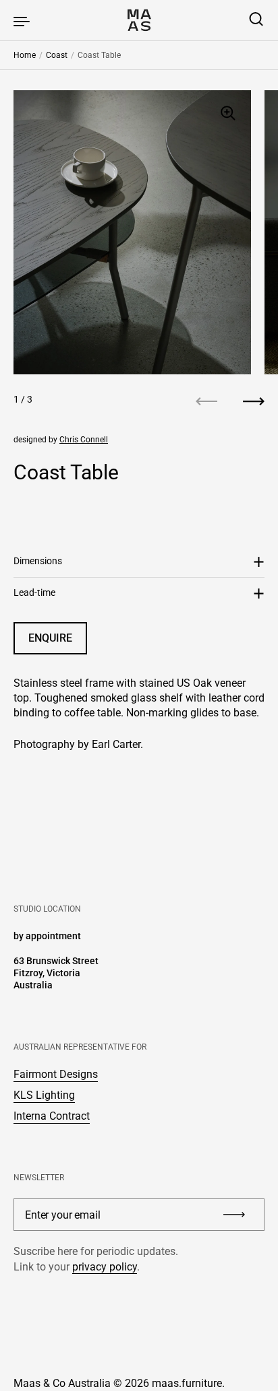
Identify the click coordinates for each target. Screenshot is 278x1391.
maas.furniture (187, 1383)
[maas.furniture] (139, 20)
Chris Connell (83, 439)
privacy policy (104, 1266)
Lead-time (34, 592)
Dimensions (37, 560)
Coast (56, 55)
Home (24, 55)
